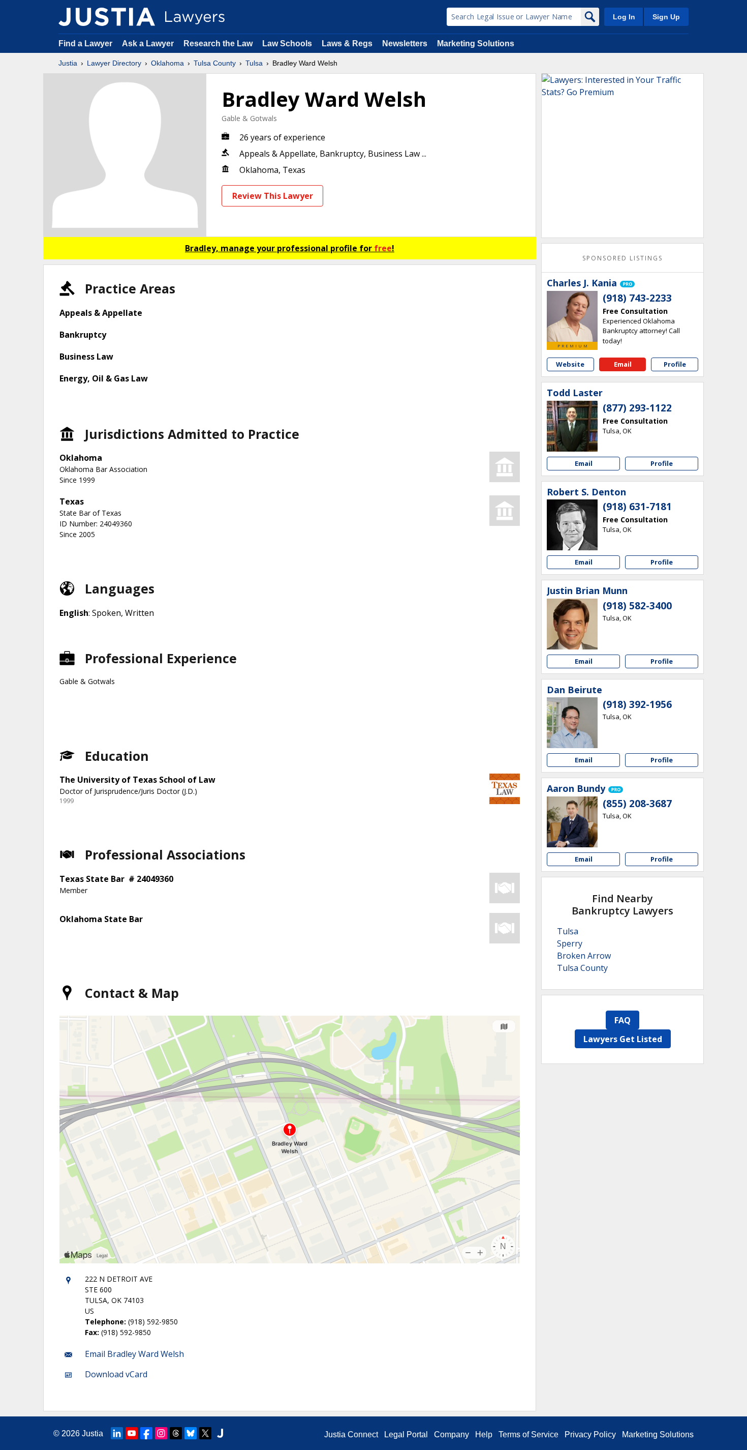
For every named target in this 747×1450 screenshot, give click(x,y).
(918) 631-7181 (637, 506)
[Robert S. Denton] (572, 524)
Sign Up (666, 17)
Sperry (569, 943)
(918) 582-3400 (637, 605)
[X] (205, 1433)
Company (451, 1434)
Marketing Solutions (475, 43)
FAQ (622, 1020)
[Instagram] (161, 1433)
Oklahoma (167, 63)
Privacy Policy (590, 1434)
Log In (624, 17)
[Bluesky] (190, 1433)
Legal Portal (406, 1434)
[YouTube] (132, 1433)
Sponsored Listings (622, 258)
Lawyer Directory (114, 63)
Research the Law (218, 43)
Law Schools (287, 43)
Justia (67, 63)
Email (623, 364)
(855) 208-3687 (637, 803)
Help (483, 1434)
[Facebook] (146, 1433)
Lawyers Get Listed (622, 1039)
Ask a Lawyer (149, 43)
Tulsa (254, 63)
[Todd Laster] (572, 426)
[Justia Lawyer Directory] (106, 17)
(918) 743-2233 (637, 298)
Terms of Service (528, 1434)
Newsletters (404, 43)
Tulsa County (215, 63)
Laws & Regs (347, 43)
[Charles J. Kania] (572, 316)
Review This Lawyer (272, 195)
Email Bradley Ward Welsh (134, 1353)
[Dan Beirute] (572, 722)
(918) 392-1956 (637, 704)
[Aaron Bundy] (572, 821)
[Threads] (176, 1433)
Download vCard (116, 1374)
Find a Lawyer (85, 43)
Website (570, 364)
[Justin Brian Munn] (572, 624)
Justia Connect (351, 1434)
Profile (675, 364)
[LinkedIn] (117, 1433)
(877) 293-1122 (637, 408)
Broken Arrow (584, 955)
